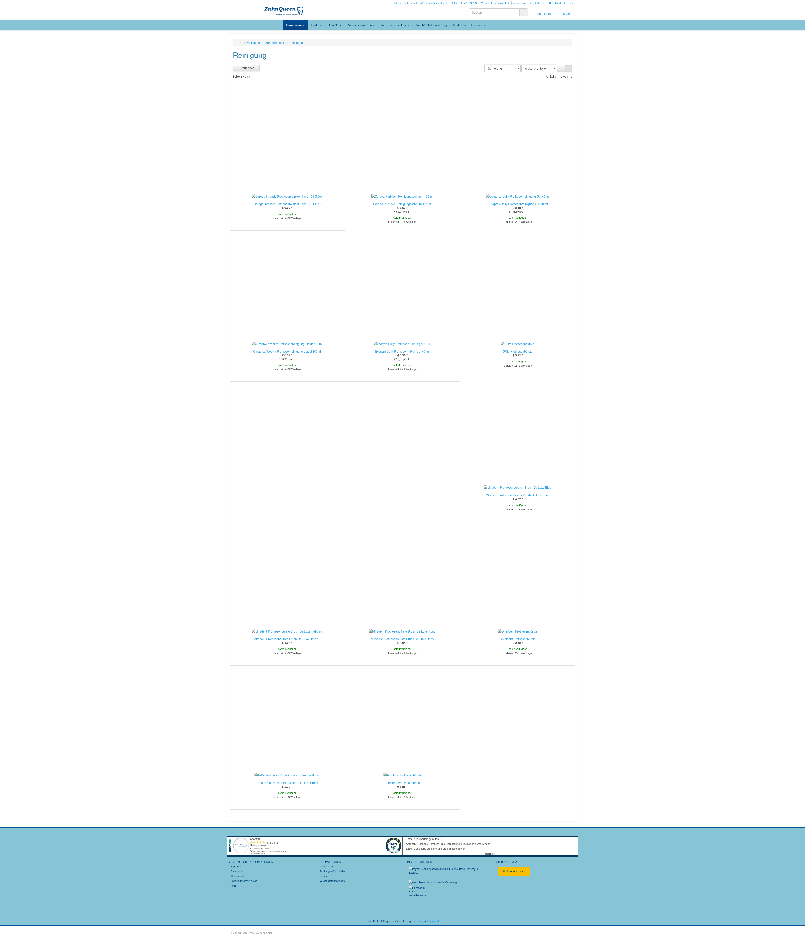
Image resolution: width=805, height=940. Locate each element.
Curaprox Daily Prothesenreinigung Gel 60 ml (518, 204)
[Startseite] (237, 42)
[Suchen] (523, 12)
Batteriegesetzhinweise (244, 881)
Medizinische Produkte (468, 25)
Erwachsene (294, 25)
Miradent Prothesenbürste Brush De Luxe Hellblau (287, 639)
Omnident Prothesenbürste (518, 639)
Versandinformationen (332, 881)
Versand (417, 921)
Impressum (237, 866)
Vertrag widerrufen (514, 871)
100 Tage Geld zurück (404, 3)
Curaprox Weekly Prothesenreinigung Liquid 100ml (287, 351)
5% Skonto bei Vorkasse (434, 3)
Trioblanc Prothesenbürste (402, 783)
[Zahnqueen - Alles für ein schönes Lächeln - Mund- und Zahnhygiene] (283, 11)
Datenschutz (238, 871)
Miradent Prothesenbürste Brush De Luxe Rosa (402, 639)
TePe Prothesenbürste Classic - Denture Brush (287, 783)
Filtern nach (246, 68)
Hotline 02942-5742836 (464, 3)
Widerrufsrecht (239, 876)
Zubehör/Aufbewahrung (431, 25)
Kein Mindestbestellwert (562, 3)
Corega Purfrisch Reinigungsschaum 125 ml (402, 204)
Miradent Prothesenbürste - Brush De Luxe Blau (517, 495)
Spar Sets (334, 25)
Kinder (315, 25)
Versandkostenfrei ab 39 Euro (529, 3)
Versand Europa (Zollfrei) (495, 3)
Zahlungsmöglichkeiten (333, 871)
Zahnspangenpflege (393, 25)
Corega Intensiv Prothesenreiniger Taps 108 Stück (287, 204)
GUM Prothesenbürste (517, 351)
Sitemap (324, 876)
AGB (233, 885)
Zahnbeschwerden (359, 25)
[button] (561, 68)
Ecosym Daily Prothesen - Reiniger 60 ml (402, 351)
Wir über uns (327, 866)
